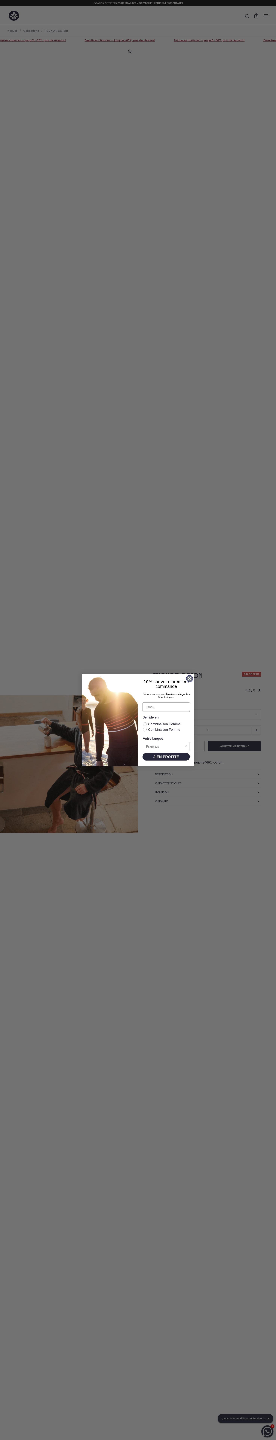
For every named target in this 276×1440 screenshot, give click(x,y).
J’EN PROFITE (166, 757)
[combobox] (165, 746)
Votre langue (153, 738)
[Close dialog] (189, 678)
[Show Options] (186, 746)
